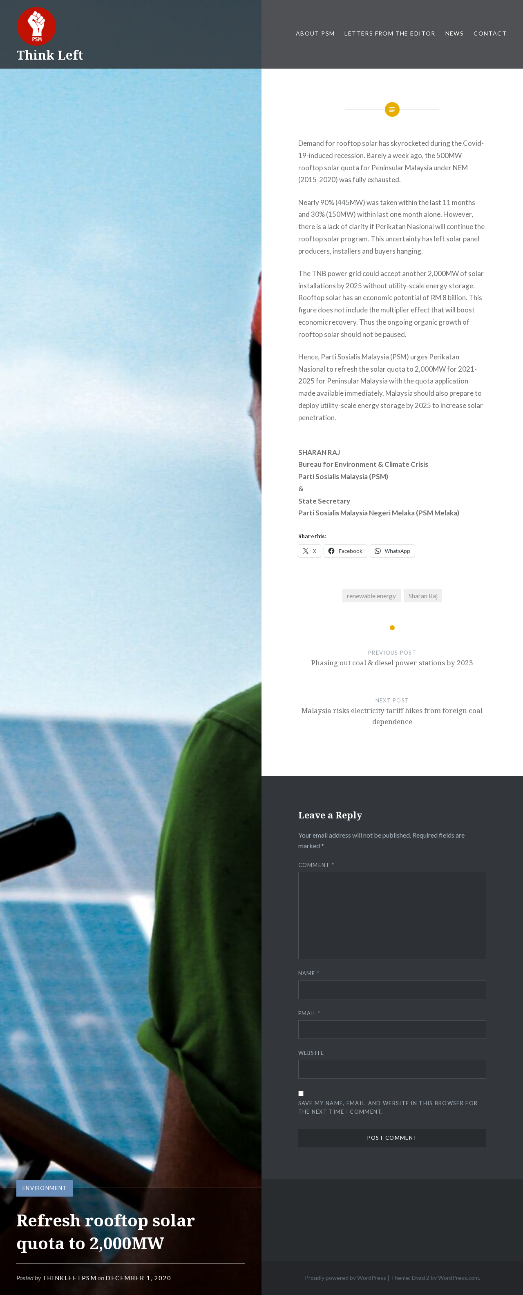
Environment (44, 1188)
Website (311, 1053)
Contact (490, 33)
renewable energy (371, 596)
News (454, 33)
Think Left (49, 55)
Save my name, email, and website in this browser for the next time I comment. (388, 1107)
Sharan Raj (423, 596)
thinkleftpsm (69, 1278)
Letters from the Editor (389, 33)
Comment (316, 865)
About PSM (315, 33)
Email (309, 1013)
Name (309, 973)
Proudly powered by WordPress (345, 1277)
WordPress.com (458, 1277)
